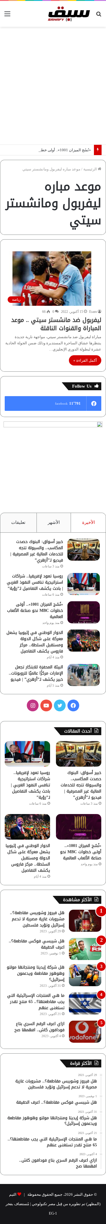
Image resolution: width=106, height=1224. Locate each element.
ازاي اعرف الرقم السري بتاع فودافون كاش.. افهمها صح (39, 1027)
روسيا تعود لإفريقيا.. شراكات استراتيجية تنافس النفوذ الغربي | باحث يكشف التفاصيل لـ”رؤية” (35, 582)
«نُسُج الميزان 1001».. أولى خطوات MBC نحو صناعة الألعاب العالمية (35, 610)
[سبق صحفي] (67, 14)
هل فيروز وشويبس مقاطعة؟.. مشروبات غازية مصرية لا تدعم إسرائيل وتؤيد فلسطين (37, 919)
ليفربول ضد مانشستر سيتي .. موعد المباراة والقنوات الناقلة (56, 324)
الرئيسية (90, 169)
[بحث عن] (99, 16)
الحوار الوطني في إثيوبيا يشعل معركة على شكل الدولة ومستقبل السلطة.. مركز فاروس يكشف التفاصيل (34, 642)
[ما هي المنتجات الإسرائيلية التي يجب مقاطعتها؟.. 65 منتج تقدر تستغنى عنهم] (85, 1003)
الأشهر (54, 522)
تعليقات (18, 522)
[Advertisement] (53, 86)
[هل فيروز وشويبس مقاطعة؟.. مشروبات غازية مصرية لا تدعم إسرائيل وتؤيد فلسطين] (85, 921)
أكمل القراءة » (85, 360)
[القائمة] (7, 16)
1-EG (53, 1213)
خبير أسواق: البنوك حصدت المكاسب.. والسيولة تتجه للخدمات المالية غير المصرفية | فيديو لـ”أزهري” (36, 551)
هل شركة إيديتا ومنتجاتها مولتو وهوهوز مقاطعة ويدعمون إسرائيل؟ (35, 973)
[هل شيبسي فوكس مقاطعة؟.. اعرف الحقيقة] (85, 949)
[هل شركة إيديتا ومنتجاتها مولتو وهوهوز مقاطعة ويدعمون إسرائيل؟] (85, 975)
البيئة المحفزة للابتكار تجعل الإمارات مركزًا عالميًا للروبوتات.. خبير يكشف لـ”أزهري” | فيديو (36, 673)
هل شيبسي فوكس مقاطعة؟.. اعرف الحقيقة (36, 944)
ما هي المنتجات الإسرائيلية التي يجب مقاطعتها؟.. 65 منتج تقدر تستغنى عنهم (35, 1002)
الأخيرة (88, 522)
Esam (93, 312)
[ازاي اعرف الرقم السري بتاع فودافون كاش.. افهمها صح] (85, 1032)
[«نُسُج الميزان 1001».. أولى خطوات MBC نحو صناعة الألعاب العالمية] (83, 612)
